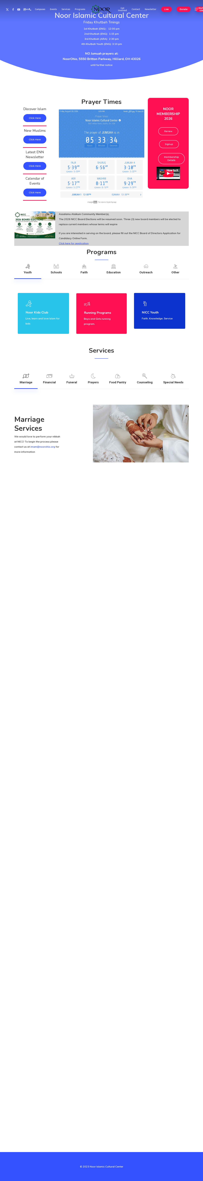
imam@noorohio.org (42, 446)
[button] (197, 9)
